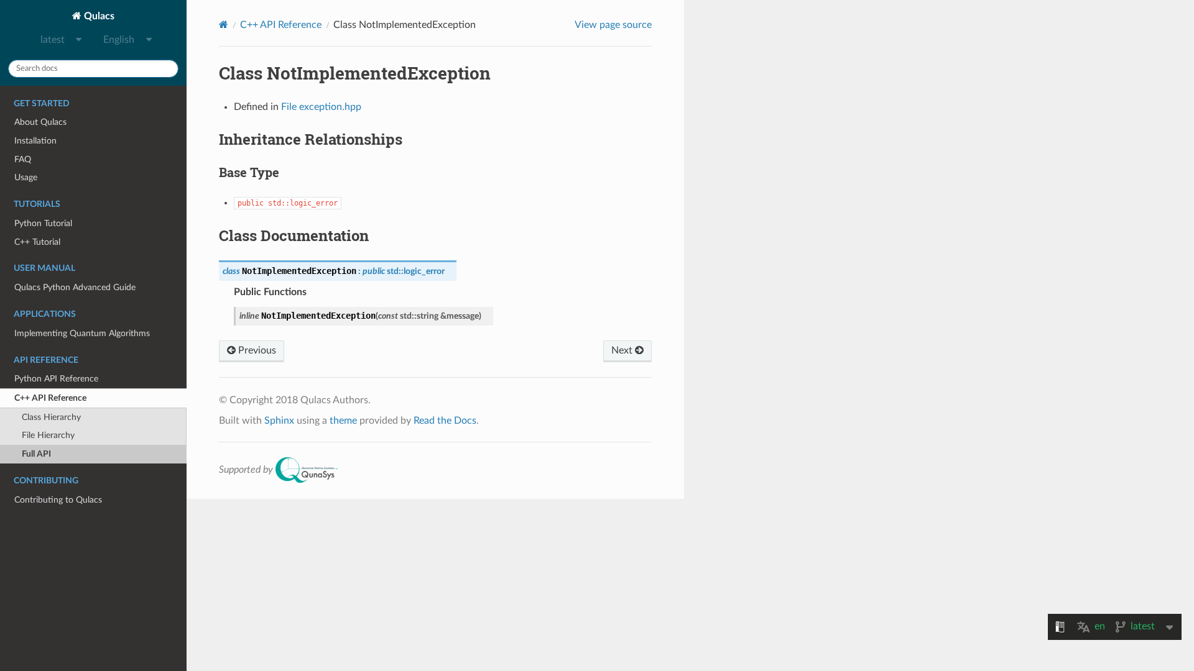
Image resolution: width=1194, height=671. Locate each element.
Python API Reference (56, 378)
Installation (35, 140)
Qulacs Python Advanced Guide (75, 287)
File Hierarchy (48, 435)
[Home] (223, 24)
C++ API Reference (50, 398)
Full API (36, 454)
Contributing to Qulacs (58, 499)
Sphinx (279, 421)
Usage (25, 177)
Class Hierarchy (51, 417)
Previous (256, 350)
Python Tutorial (43, 223)
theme (343, 421)
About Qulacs (40, 122)
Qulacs (97, 16)
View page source (613, 25)
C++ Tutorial (37, 242)
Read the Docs (445, 421)
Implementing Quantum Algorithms (82, 333)
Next (623, 350)
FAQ (22, 159)
